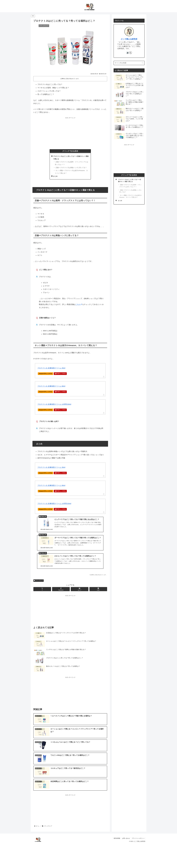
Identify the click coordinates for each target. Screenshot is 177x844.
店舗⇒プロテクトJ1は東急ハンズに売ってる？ (71, 167)
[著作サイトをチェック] (127, 52)
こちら (77, 304)
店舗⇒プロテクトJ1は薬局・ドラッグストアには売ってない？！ (71, 163)
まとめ (55, 176)
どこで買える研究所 (129, 39)
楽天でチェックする (60, 373)
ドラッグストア (39, 580)
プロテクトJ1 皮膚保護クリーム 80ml (51, 386)
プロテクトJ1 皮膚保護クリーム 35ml (51, 368)
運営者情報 (117, 838)
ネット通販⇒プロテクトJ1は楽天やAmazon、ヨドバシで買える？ (71, 172)
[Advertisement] (70, 132)
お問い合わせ (126, 838)
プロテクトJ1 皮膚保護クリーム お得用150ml (54, 404)
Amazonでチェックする (45, 373)
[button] (142, 63)
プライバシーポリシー (138, 838)
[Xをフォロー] (130, 52)
